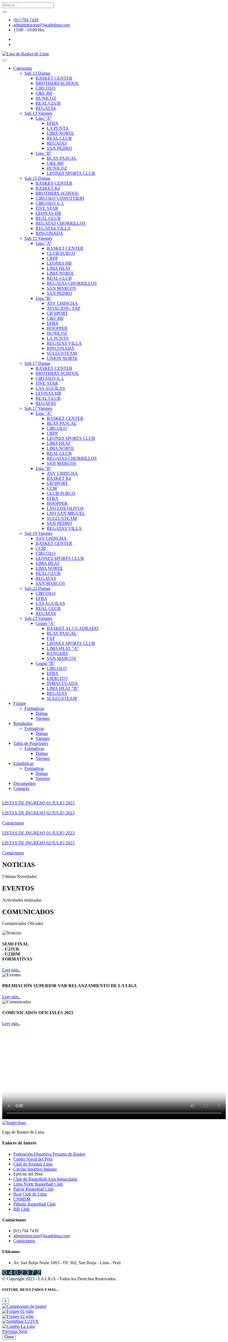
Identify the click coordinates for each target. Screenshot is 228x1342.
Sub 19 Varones (38, 533)
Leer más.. (11, 969)
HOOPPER (57, 328)
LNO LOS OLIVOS (65, 508)
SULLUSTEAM (62, 353)
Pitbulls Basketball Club (34, 1204)
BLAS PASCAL (62, 158)
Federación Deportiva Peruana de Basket (49, 1154)
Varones (43, 718)
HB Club (21, 1209)
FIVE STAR (47, 208)
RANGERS (57, 653)
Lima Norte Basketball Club (38, 1184)
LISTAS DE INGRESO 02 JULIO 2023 (38, 812)
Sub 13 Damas (37, 73)
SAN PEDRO (59, 148)
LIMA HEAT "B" (63, 688)
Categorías (22, 68)
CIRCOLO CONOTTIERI (60, 198)
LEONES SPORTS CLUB (71, 173)
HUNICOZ (46, 98)
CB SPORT (57, 313)
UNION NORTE (62, 358)
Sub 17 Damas (37, 363)
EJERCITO (57, 678)
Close (9, 1337)
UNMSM (21, 1199)
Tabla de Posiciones (30, 743)
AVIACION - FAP (63, 308)
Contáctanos (13, 822)
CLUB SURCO (61, 253)
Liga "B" (44, 153)
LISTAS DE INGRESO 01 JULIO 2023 (38, 802)
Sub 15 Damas (37, 178)
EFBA (52, 123)
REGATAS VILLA (53, 228)
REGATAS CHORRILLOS (61, 223)
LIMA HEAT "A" (63, 648)
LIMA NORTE (60, 133)
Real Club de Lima (30, 1194)
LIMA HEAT (59, 268)
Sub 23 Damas (37, 588)
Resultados (23, 723)
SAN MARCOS (61, 288)
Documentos (24, 783)
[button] (10, 1331)
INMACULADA (62, 683)
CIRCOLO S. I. (50, 203)
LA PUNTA (58, 128)
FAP (51, 638)
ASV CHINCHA (62, 303)
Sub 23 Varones (38, 618)
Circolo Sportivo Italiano (35, 1169)
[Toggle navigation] (4, 60)
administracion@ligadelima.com (41, 25)
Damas (42, 713)
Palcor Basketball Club (33, 1189)
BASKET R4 (48, 188)
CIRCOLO (46, 88)
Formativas (34, 708)
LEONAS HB (48, 213)
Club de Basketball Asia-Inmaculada (45, 1179)
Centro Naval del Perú (33, 1159)
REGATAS (46, 108)
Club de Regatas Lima (33, 1164)
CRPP (52, 258)
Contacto (21, 788)
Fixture (19, 703)
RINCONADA (49, 233)
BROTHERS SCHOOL (57, 83)
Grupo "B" (45, 663)
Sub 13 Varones (38, 113)
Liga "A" (44, 118)
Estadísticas (23, 763)
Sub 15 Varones (38, 238)
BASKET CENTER (54, 78)
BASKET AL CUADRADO (72, 628)
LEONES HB (59, 263)
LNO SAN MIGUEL (66, 513)
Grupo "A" (45, 623)
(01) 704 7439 (25, 20)
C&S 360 (44, 93)
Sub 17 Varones (38, 408)
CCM (52, 488)
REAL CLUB (48, 103)
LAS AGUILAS (50, 388)
